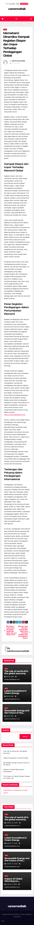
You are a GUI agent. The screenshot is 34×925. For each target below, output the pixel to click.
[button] (16, 19)
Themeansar (16, 916)
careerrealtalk (17, 9)
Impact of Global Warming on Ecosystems (13, 881)
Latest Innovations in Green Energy (15, 692)
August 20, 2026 (12, 822)
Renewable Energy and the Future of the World (16, 712)
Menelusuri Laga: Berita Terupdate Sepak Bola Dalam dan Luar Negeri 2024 (11, 630)
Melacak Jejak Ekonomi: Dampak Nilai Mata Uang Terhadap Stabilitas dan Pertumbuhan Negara (23, 632)
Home (3, 921)
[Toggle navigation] (31, 18)
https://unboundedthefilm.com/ (14, 415)
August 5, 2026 (11, 884)
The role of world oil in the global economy (16, 672)
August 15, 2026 (12, 843)
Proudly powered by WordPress (11, 914)
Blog (5, 29)
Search (6, 730)
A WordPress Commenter (12, 790)
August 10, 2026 (12, 863)
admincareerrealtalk (18, 61)
